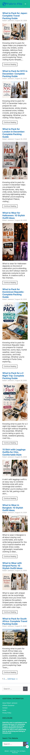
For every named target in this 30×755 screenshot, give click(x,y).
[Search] (25, 689)
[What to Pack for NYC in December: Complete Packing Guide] (15, 97)
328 (9, 679)
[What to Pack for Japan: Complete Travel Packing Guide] (15, 39)
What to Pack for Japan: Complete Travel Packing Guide (14, 16)
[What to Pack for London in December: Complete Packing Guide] (15, 178)
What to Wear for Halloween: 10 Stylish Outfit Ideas (13, 215)
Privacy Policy (6, 713)
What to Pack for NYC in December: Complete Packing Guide (14, 74)
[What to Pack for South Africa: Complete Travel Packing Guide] (15, 644)
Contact (4, 708)
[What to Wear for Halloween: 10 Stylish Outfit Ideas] (15, 259)
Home (4, 710)
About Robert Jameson (9, 703)
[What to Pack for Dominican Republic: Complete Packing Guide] (15, 338)
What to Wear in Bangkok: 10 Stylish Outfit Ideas (12, 508)
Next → (14, 679)
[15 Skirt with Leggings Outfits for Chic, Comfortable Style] (15, 475)
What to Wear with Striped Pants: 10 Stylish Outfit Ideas (12, 566)
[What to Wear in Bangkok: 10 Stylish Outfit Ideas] (15, 531)
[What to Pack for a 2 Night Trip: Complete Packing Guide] (15, 420)
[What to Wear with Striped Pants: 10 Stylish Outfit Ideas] (15, 589)
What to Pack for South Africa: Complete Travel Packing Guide (14, 621)
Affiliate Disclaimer (8, 705)
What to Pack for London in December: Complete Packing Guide (13, 133)
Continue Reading (10, 64)
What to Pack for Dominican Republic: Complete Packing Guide (13, 293)
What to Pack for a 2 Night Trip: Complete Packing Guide (13, 376)
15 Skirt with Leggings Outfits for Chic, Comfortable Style (14, 452)
